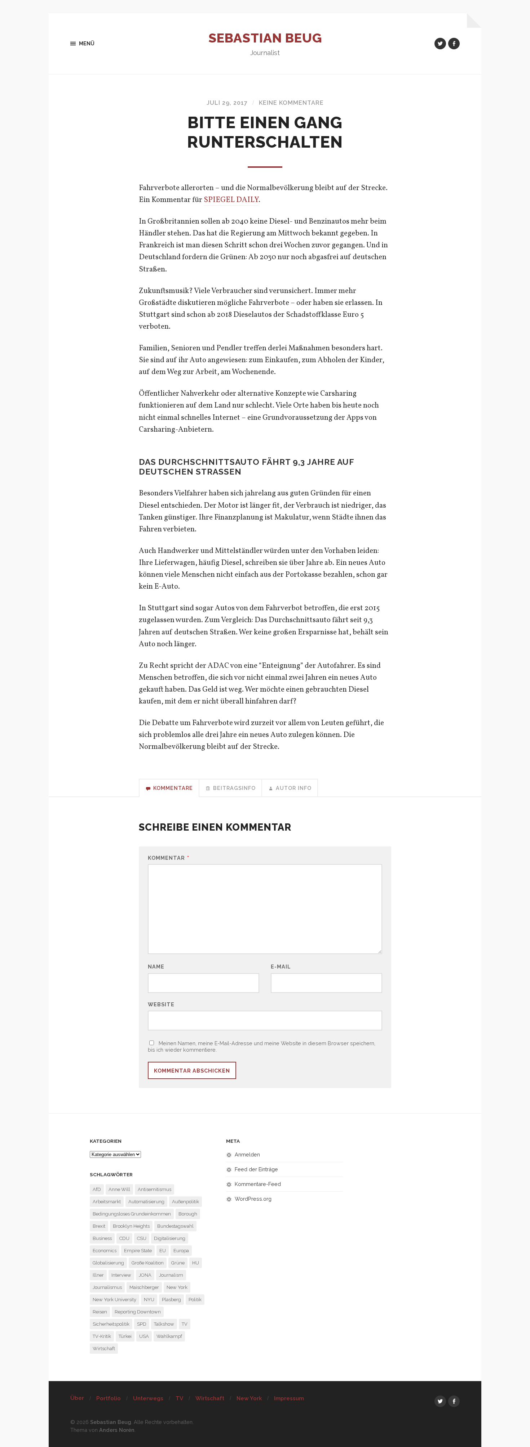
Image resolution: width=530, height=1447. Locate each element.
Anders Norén (116, 1430)
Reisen (100, 1312)
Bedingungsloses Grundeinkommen (132, 1214)
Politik (195, 1299)
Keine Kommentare (291, 102)
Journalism (171, 1275)
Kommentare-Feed (258, 1184)
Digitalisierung (169, 1238)
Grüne (178, 1263)
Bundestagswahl (175, 1226)
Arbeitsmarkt (107, 1201)
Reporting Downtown (138, 1312)
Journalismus (107, 1287)
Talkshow (164, 1324)
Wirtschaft (104, 1348)
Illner (98, 1275)
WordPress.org (253, 1199)
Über (77, 1398)
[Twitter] (440, 43)
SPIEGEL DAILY (231, 200)
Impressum (289, 1398)
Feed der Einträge (256, 1169)
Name (156, 966)
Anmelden (247, 1154)
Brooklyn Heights (131, 1226)
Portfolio (108, 1398)
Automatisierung (146, 1201)
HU (195, 1263)
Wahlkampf (169, 1336)
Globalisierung (108, 1263)
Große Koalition (148, 1263)
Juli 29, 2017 (227, 102)
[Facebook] (454, 43)
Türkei (125, 1336)
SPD (141, 1324)
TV (184, 1324)
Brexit (99, 1226)
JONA (145, 1275)
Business (102, 1238)
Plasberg (171, 1299)
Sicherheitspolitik (111, 1324)
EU (162, 1250)
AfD (97, 1189)
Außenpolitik (185, 1201)
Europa (181, 1250)
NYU (149, 1299)
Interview (121, 1275)
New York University (114, 1299)
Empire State (138, 1250)
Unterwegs (148, 1398)
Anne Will (119, 1189)
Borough (187, 1214)
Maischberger (144, 1287)
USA (144, 1336)
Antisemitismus (154, 1189)
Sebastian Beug (265, 37)
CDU (124, 1238)
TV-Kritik (102, 1336)
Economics (104, 1250)
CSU (141, 1238)
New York (177, 1287)
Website (161, 1004)
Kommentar (168, 857)
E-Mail (281, 966)
